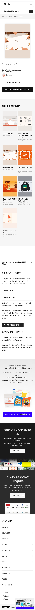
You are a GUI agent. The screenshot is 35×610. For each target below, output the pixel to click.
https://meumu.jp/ (8, 169)
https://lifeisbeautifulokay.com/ (25, 140)
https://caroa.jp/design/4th (25, 171)
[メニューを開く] (31, 4)
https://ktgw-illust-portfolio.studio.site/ (24, 203)
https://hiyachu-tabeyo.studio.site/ (8, 203)
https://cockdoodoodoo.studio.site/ (10, 235)
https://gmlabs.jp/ (8, 135)
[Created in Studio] (6, 607)
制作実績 (10, 16)
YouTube (5, 599)
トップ (3, 16)
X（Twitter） (5, 596)
